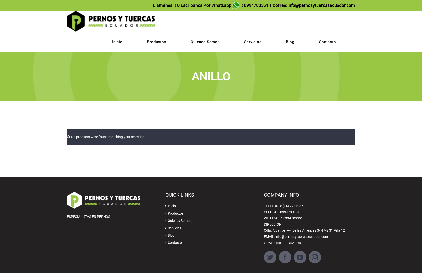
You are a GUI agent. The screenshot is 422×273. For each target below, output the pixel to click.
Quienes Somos (179, 221)
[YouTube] (300, 257)
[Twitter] (270, 257)
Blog (171, 235)
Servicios (174, 228)
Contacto (175, 243)
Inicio (172, 206)
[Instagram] (315, 257)
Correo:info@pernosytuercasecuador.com (314, 5)
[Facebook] (285, 257)
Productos (176, 213)
